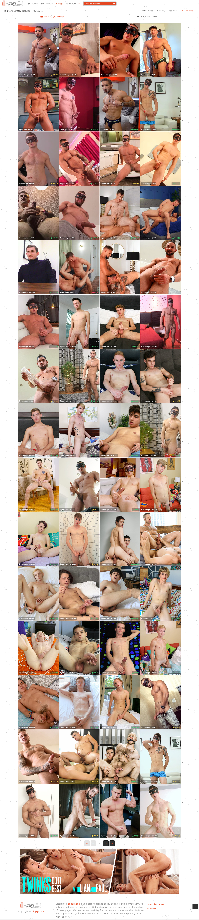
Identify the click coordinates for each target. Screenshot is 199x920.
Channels (48, 3)
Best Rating (161, 11)
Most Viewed (173, 11)
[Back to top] (195, 906)
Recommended (187, 11)
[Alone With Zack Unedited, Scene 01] (160, 267)
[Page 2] (106, 843)
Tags (60, 3)
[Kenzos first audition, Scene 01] (79, 50)
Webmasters (151, 908)
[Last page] (112, 843)
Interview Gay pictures (155, 904)
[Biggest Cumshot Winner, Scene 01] (120, 50)
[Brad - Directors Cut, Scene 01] (38, 104)
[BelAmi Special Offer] (99, 893)
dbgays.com (38, 911)
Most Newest (148, 11)
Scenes (34, 3)
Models (72, 3)
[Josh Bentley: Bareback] (120, 267)
